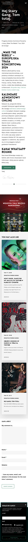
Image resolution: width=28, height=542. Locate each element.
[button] (26, 3)
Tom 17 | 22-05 (8, 272)
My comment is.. (7, 425)
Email (4, 457)
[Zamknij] (26, 505)
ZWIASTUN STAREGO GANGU (10, 25)
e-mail (3, 513)
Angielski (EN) (19, 525)
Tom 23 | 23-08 (8, 335)
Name (4, 450)
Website (4, 465)
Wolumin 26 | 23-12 (18, 22)
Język (3, 521)
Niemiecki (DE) (8, 524)
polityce (15, 532)
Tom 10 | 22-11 (8, 395)
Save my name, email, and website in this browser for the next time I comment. (14, 477)
